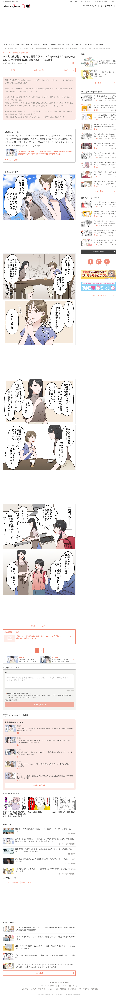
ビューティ (88, 1)
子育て (72, 1)
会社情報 (24, 989)
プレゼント (104, 1)
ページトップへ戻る (98, 296)
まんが (94, 1)
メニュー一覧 (112, 1)
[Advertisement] (59, 25)
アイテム (44, 44)
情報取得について (74, 989)
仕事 (17, 44)
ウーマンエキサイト (20, 63)
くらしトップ (9, 44)
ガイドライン (21, 697)
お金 (22, 44)
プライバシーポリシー (46, 989)
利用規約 (10, 700)
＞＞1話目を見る (12, 160)
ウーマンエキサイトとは (50, 986)
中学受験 (15, 883)
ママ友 (6, 883)
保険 (27, 44)
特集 (82, 54)
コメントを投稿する (39, 705)
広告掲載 (94, 989)
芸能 (67, 44)
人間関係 (52, 44)
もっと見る (39, 973)
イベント (61, 44)
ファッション (76, 44)
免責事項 (86, 989)
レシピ (82, 1)
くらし (77, 1)
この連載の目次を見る (39, 785)
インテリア (35, 44)
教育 (29, 883)
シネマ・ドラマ (88, 44)
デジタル (99, 44)
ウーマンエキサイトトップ (93, 6)
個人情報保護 (61, 989)
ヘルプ (75, 986)
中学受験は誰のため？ (21, 53)
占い (98, 1)
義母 (23, 883)
